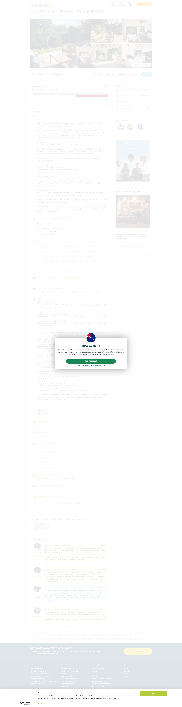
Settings (40, 703)
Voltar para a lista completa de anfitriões (91, 366)
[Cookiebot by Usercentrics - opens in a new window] (25, 703)
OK (153, 694)
